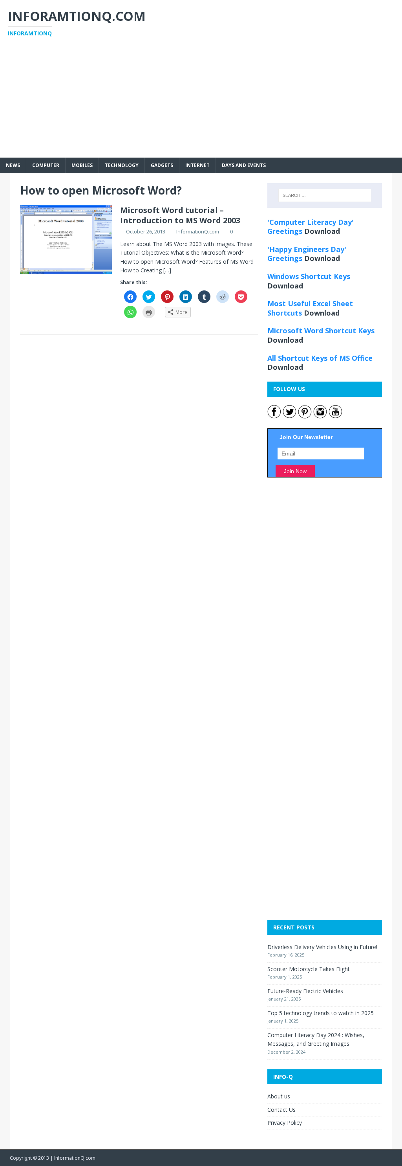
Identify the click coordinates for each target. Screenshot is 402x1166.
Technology (122, 165)
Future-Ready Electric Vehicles (305, 991)
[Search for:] (324, 195)
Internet (197, 165)
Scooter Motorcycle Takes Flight (308, 969)
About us (278, 1096)
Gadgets (162, 165)
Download (322, 231)
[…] (167, 270)
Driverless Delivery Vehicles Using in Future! (322, 947)
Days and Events (244, 165)
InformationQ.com (197, 231)
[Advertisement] (201, 103)
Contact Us (281, 1109)
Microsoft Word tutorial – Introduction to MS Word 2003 (180, 215)
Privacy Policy (284, 1122)
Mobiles (82, 165)
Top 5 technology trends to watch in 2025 (320, 1013)
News (13, 165)
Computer (45, 165)
